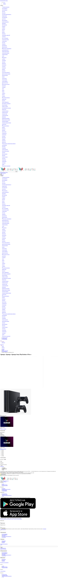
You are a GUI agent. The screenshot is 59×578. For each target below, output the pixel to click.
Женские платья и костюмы (6, 244)
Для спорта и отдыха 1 (6, 84)
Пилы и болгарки (4, 275)
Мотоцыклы (4, 63)
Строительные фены (5, 115)
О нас (3, 496)
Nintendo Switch (4, 186)
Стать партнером (4, 339)
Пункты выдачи (4, 338)
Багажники (3, 70)
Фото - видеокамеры (5, 38)
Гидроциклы (4, 238)
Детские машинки (4, 81)
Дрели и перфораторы (5, 102)
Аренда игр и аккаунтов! (6, 336)
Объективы (3, 214)
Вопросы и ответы (5, 485)
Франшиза (3, 488)
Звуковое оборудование (5, 51)
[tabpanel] (29, 473)
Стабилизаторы (4, 211)
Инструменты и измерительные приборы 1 (9, 143)
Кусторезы (3, 136)
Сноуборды (3, 87)
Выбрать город (3, 523)
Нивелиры (3, 155)
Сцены (3, 226)
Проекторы (3, 33)
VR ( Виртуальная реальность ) (6, 14)
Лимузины (3, 232)
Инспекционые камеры (5, 321)
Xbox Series (3, 183)
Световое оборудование (5, 223)
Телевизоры (4, 36)
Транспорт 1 (5, 57)
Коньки (3, 90)
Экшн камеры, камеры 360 (6, 35)
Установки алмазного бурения (6, 122)
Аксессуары (4, 555)
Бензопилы (3, 128)
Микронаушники (4, 217)
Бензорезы (3, 130)
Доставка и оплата (5, 337)
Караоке (3, 30)
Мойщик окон (4, 99)
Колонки (3, 32)
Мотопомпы (4, 137)
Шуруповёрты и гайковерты (6, 103)
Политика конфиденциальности (7, 495)
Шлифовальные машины (5, 118)
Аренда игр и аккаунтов (4, 562)
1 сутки (2, 449)
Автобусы (3, 229)
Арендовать (2, 466)
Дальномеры (4, 318)
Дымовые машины (5, 54)
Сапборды (3, 93)
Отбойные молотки (5, 112)
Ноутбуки (3, 29)
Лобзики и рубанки (5, 106)
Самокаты (3, 96)
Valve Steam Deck (4, 17)
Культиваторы (4, 134)
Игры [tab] (3, 469)
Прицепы (3, 69)
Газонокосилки (4, 133)
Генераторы (4, 140)
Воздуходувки (4, 131)
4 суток (2, 452)
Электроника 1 (5, 20)
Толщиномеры (4, 161)
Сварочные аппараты (5, 281)
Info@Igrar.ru (4, 481)
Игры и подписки (4, 484)
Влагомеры (3, 146)
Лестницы (3, 152)
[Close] (0, 522)
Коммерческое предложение (6, 489)
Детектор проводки (5, 149)
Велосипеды (4, 85)
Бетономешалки (4, 145)
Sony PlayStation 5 (4, 180)
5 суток (2, 453)
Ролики (3, 91)
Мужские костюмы (5, 75)
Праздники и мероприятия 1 (7, 48)
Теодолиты (3, 158)
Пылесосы (3, 100)
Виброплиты (4, 312)
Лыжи (3, 88)
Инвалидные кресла (5, 82)
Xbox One (3, 11)
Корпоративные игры (5, 220)
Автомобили (4, 60)
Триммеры (3, 139)
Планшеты (3, 26)
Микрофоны (4, 23)
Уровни (3, 164)
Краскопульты (4, 124)
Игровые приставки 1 (6, 177)
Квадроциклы (4, 235)
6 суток (2, 454)
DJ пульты (3, 42)
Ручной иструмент (5, 327)
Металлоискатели (4, 324)
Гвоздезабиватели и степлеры (6, 278)
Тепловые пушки (4, 284)
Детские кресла (4, 78)
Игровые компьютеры (5, 192)
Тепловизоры (4, 330)
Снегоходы (3, 66)
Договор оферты (4, 490)
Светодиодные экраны (5, 39)
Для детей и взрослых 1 (6, 72)
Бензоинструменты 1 (6, 125)
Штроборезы (4, 287)
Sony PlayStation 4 (4, 8)
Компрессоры (4, 109)
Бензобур (3, 127)
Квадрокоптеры (4, 45)
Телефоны (3, 27)
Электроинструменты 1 (6, 97)
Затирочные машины (5, 121)
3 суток (2, 451)
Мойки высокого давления (6, 119)
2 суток (2, 450)
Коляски (3, 76)
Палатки (3, 94)
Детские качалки (4, 79)
